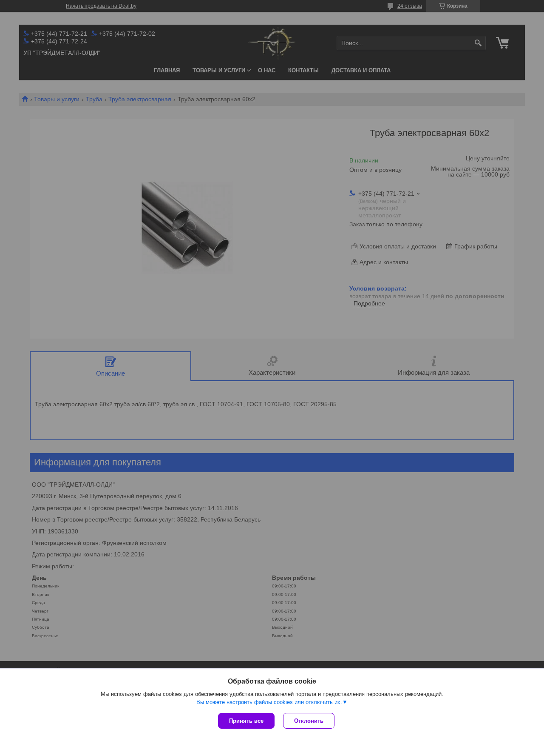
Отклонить (308, 721)
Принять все (246, 721)
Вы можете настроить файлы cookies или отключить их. (269, 702)
